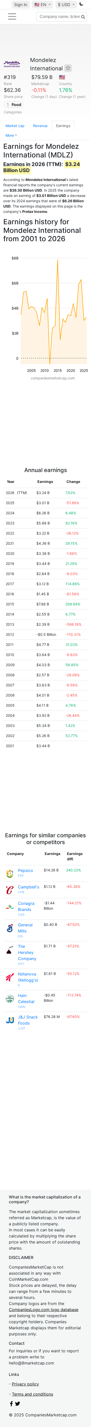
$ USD (65, 4)
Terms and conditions (32, 1394)
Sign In (20, 4)
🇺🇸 (40, 4)
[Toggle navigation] (12, 16)
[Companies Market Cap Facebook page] (11, 1404)
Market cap (15, 126)
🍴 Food (13, 104)
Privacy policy (25, 1384)
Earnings (63, 126)
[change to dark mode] (81, 5)
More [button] (10, 135)
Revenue (40, 126)
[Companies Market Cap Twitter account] (17, 1404)
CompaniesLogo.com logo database (43, 1309)
